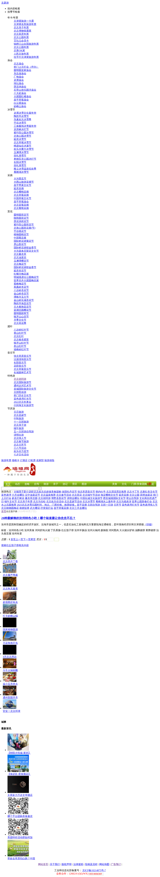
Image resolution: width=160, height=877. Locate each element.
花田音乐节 (20, 366)
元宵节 (117, 504)
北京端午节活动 (91, 495)
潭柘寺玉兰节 (21, 297)
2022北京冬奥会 (22, 402)
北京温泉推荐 (48, 495)
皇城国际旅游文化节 (25, 389)
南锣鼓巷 (24, 508)
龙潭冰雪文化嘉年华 (25, 113)
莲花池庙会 (20, 86)
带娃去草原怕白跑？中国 (21, 858)
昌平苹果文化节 (22, 185)
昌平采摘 (82, 504)
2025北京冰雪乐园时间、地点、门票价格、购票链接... (46, 504)
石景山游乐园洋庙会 (25, 90)
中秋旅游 (19, 418)
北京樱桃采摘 (21, 191)
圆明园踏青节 (21, 313)
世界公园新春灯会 (142, 501)
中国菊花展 (20, 237)
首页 (7, 484)
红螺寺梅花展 (21, 274)
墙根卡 (15, 460)
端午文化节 (10, 501)
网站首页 (43, 864)
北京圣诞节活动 (73, 501)
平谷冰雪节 (20, 122)
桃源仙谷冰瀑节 (22, 145)
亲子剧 (22, 491)
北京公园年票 (21, 37)
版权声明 (67, 864)
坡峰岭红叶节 (21, 349)
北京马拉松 (39, 501)
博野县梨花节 (58, 498)
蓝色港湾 (6, 495)
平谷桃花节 (20, 231)
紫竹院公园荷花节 (24, 224)
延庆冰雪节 (20, 139)
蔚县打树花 (18, 498)
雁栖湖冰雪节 (21, 172)
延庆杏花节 (20, 270)
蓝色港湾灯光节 (22, 398)
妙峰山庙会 (20, 106)
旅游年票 (6, 460)
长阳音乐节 (20, 362)
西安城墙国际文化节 (114, 498)
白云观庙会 (20, 103)
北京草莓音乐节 (22, 369)
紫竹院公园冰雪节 (24, 132)
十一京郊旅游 (21, 421)
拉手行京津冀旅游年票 (26, 57)
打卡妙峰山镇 (10, 615)
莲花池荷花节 (21, 221)
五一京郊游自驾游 (24, 431)
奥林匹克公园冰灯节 (25, 159)
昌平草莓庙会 (21, 99)
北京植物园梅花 (10, 508)
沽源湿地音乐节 (22, 359)
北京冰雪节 (88, 501)
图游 (84, 484)
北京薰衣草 (20, 254)
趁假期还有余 (10, 602)
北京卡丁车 (133, 491)
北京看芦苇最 (10, 575)
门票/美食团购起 (142, 484)
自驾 (36, 484)
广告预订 (116, 864)
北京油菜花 (20, 257)
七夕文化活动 (21, 454)
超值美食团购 (53, 491)
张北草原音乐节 (22, 356)
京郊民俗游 (20, 392)
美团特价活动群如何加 (20, 837)
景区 (74, 484)
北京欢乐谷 (40, 491)
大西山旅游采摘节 (24, 182)
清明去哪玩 (73, 498)
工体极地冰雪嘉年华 (25, 126)
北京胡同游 (20, 379)
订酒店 (24, 460)
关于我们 (55, 864)
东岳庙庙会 (20, 73)
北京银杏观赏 (21, 339)
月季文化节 (20, 320)
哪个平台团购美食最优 (20, 816)
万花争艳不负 (10, 643)
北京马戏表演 (123, 501)
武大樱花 (35, 508)
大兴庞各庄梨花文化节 (26, 251)
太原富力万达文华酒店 (20, 795)
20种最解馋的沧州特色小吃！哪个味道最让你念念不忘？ (38, 518)
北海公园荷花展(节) (24, 228)
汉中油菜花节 (32, 495)
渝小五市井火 (10, 684)
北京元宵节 (20, 444)
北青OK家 (19, 50)
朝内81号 (101, 491)
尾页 (33, 539)
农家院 (40, 460)
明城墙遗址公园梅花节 (26, 277)
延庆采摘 (19, 188)
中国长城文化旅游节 (91, 498)
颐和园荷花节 (21, 218)
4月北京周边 (10, 656)
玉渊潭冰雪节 (21, 152)
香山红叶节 (20, 333)
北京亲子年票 (21, 27)
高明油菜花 (146, 495)
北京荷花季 (20, 323)
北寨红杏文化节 (149, 491)
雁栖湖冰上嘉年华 (106, 501)
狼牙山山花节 (21, 316)
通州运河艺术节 (22, 385)
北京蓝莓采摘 (21, 205)
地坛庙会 (19, 83)
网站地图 (104, 864)
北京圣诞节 (20, 415)
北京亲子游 (20, 425)
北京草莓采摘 (21, 195)
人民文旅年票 (21, 53)
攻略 (27, 484)
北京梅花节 (20, 264)
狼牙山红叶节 (21, 343)
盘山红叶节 (20, 346)
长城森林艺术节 (22, 372)
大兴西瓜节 (20, 178)
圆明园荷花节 (21, 214)
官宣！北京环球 (11, 711)
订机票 (32, 460)
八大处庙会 (20, 93)
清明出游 (19, 434)
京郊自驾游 (94, 504)
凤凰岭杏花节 (21, 287)
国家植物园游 (10, 629)
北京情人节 (20, 438)
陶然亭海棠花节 (22, 303)
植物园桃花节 (21, 234)
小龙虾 (30, 491)
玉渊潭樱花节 (21, 260)
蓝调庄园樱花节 (22, 310)
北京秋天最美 (10, 588)
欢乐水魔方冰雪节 (24, 149)
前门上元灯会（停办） (26, 67)
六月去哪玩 (18, 495)
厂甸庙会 (19, 76)
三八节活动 (20, 448)
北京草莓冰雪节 (22, 142)
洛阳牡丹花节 (69, 491)
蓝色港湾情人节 (149, 504)
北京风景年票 (21, 34)
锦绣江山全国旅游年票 (26, 44)
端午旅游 (19, 428)
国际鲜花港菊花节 (24, 241)
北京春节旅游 (21, 441)
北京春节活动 (63, 495)
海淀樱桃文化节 (109, 495)
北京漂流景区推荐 (116, 491)
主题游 (5, 2)
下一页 (27, 539)
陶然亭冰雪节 (21, 116)
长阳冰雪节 (20, 162)
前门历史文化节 (22, 395)
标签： (5, 530)
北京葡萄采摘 (21, 208)
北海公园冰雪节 (22, 136)
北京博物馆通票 (22, 30)
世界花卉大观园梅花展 (26, 280)
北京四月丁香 (10, 561)
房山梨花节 (20, 244)
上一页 (19, 539)
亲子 (55, 484)
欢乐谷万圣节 (21, 451)
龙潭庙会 (19, 80)
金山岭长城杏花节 (24, 300)
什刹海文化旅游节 (24, 405)
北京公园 (134, 495)
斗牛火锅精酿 (10, 670)
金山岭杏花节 (21, 293)
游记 (65, 484)
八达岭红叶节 (21, 329)
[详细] (149, 524)
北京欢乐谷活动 (55, 501)
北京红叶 (19, 336)
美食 (114, 484)
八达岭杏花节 (21, 290)
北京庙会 (19, 63)
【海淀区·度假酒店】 (19, 774)
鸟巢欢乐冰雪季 (22, 119)
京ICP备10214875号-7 (94, 870)
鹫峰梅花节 (20, 283)
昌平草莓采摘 (61, 508)
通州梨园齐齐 (10, 697)
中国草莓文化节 (22, 198)
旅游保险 (49, 460)
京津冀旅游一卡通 (24, 21)
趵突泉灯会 (47, 508)
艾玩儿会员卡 (21, 40)
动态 (17, 484)
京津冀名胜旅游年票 (25, 24)
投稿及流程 (91, 864)
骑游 (46, 484)
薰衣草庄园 (31, 498)
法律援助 (78, 864)
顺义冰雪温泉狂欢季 (25, 168)
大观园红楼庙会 (22, 96)
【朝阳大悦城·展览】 (19, 753)
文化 (124, 484)
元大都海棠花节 (22, 306)
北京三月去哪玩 (78, 508)
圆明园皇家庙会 (22, 70)
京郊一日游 (107, 504)
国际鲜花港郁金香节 (25, 247)
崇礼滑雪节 (20, 155)
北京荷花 (77, 495)
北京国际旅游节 (22, 382)
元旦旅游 (19, 411)
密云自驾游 (132, 498)
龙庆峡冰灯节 (21, 129)
